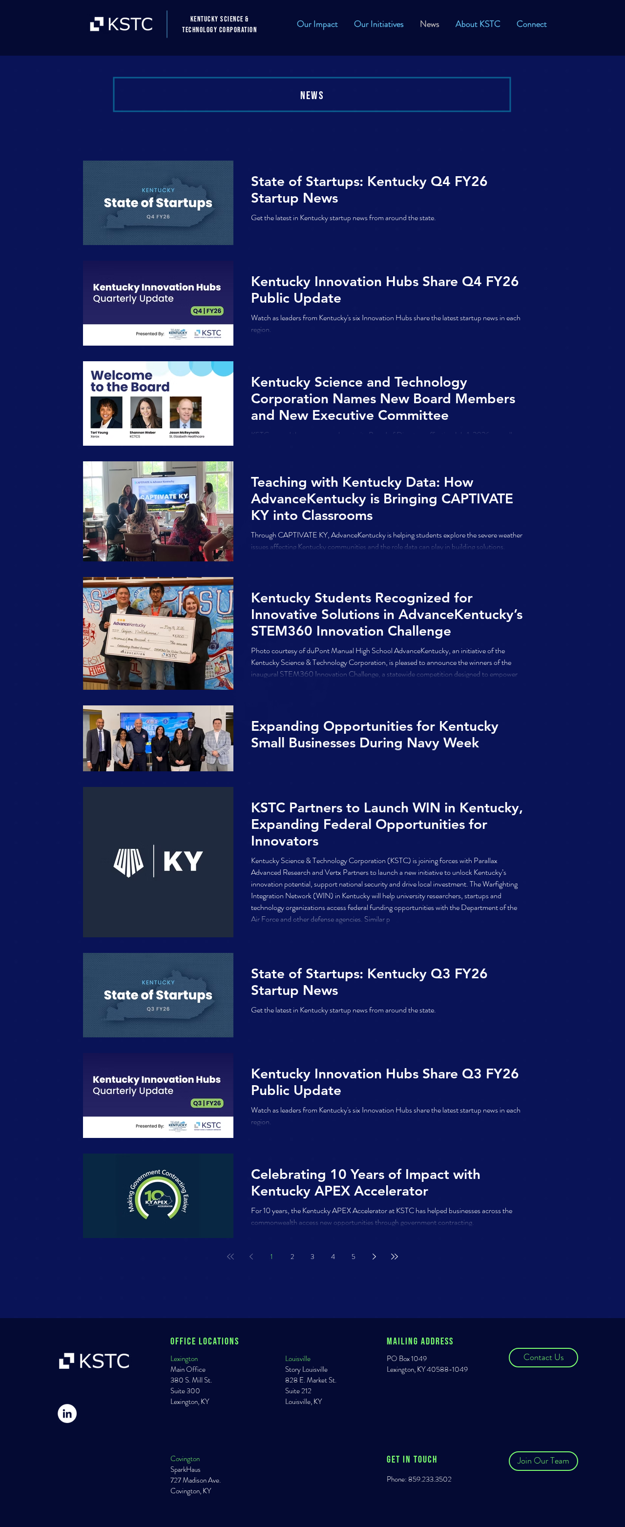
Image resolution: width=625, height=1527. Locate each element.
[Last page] (394, 1256)
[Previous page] (251, 1256)
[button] (379, 24)
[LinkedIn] (67, 1413)
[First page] (230, 1256)
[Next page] (374, 1256)
